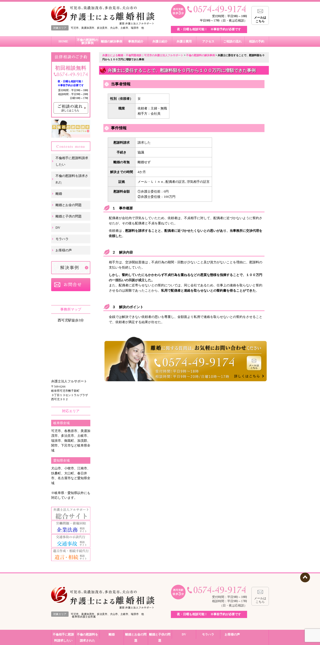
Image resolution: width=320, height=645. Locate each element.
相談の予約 (256, 41)
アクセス (208, 41)
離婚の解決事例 (111, 41)
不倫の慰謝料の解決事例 (87, 41)
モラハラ (62, 239)
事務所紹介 (135, 41)
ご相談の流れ (232, 41)
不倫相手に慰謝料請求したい (72, 161)
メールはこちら (260, 19)
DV (58, 227)
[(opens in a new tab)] (70, 519)
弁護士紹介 (160, 41)
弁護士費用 (184, 41)
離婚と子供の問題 (69, 216)
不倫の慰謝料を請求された (72, 179)
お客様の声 (64, 250)
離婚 (59, 193)
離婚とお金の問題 (69, 205)
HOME (63, 41)
